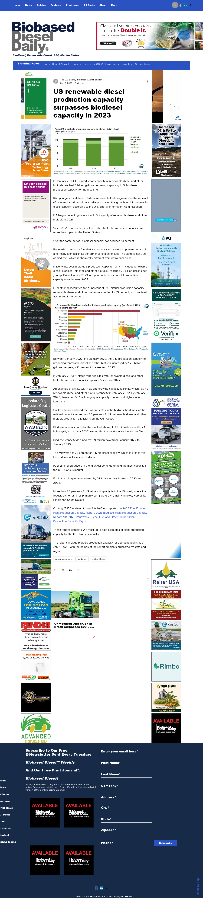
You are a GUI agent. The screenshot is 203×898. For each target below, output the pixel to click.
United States (98, 559)
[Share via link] (78, 569)
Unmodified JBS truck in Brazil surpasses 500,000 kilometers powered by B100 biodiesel (73, 625)
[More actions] (148, 81)
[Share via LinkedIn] (70, 569)
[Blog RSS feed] (175, 5)
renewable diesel (63, 559)
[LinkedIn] (185, 5)
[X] (190, 5)
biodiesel (82, 559)
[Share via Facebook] (54, 569)
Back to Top (198, 886)
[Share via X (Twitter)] (62, 569)
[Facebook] (180, 5)
